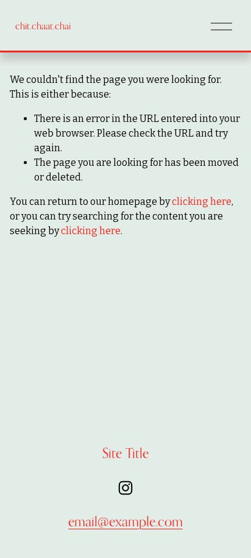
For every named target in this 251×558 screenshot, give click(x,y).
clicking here (202, 201)
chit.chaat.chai (43, 26)
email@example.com (125, 521)
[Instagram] (125, 488)
